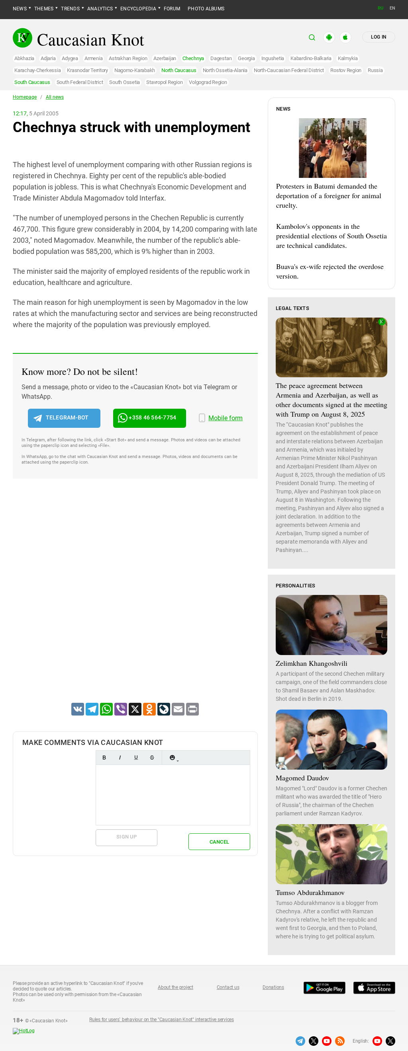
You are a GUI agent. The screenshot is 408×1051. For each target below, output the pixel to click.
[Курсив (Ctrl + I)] (120, 757)
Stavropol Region (164, 82)
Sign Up (126, 837)
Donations (273, 987)
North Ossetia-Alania (225, 70)
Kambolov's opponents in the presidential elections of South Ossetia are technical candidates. (331, 235)
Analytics (100, 9)
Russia (375, 70)
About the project (175, 987)
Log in (378, 37)
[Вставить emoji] (172, 757)
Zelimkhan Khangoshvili (311, 663)
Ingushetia (272, 58)
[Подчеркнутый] (136, 757)
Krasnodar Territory (87, 70)
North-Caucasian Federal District (289, 70)
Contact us (228, 987)
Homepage (25, 97)
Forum (172, 9)
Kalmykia (348, 58)
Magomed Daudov (302, 777)
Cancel (220, 842)
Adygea (70, 58)
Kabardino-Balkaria (311, 58)
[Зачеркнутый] (152, 757)
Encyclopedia (138, 9)
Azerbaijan (164, 58)
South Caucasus (32, 82)
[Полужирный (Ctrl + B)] (104, 757)
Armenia (93, 58)
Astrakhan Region (128, 58)
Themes (43, 9)
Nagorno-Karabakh (134, 70)
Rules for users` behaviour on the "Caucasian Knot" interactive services (161, 1019)
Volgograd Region (208, 82)
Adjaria (48, 58)
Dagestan (220, 58)
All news (55, 97)
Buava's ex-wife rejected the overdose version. (330, 271)
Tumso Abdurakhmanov (310, 892)
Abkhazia (24, 58)
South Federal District (80, 82)
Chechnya (193, 58)
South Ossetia (124, 82)
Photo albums (206, 9)
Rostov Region (345, 70)
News (20, 9)
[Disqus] (135, 600)
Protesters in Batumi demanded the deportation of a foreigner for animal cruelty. (328, 195)
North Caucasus (178, 70)
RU (380, 8)
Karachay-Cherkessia (37, 70)
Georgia (246, 58)
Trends (70, 9)
